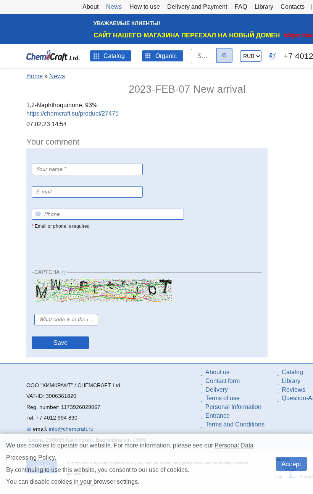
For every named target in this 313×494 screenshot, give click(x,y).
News (57, 76)
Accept (291, 464)
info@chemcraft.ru (71, 429)
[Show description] (51, 181)
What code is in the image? (68, 309)
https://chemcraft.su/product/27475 (72, 113)
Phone (39, 203)
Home (34, 76)
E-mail (39, 181)
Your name (46, 159)
